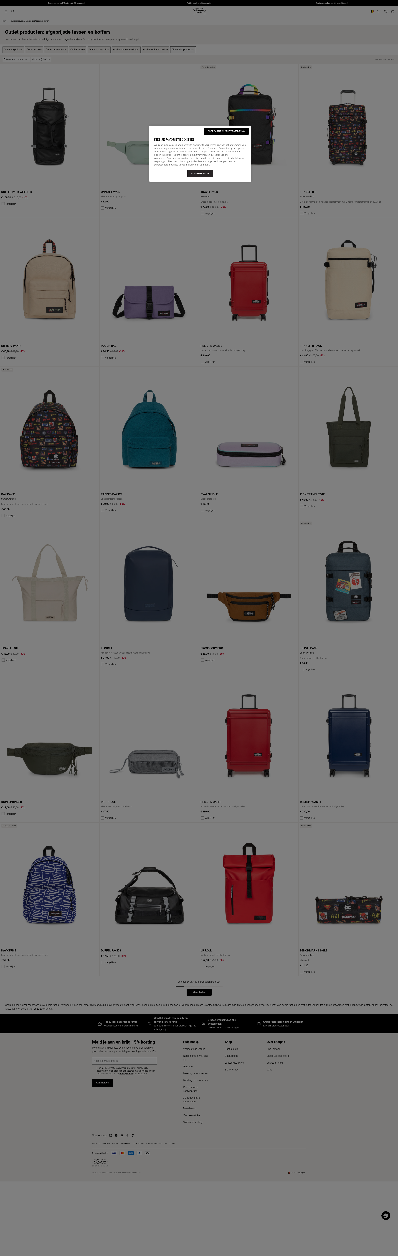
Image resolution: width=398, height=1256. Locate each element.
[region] (200, 154)
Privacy (211, 148)
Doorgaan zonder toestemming (226, 131)
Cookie (222, 148)
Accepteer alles (200, 173)
